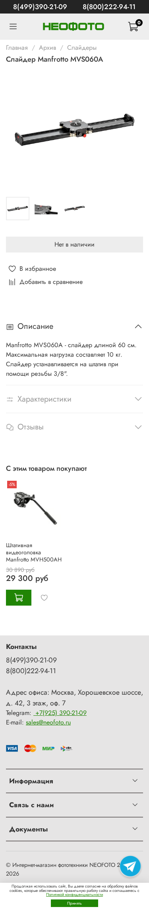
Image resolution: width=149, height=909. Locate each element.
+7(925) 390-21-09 (60, 712)
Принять (74, 903)
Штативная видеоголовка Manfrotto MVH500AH (34, 552)
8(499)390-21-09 (40, 7)
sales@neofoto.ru (48, 722)
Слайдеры (82, 47)
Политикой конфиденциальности (74, 894)
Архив (47, 47)
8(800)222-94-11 (109, 7)
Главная (17, 47)
